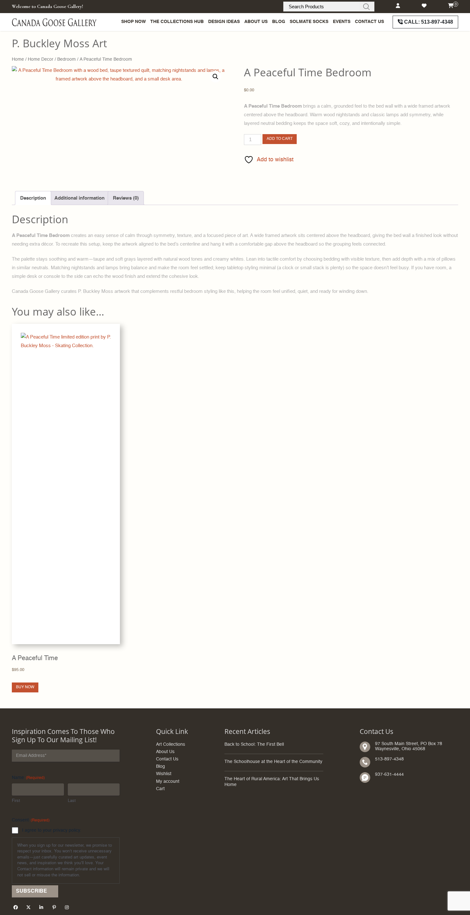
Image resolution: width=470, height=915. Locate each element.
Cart (160, 789)
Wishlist (163, 774)
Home (18, 59)
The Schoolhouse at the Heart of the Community (273, 762)
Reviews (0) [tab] (126, 198)
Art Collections (170, 745)
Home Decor (40, 59)
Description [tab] (33, 198)
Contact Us (369, 21)
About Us (256, 21)
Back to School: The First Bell (254, 745)
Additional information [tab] (79, 198)
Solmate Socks (309, 21)
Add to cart (280, 139)
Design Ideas (224, 21)
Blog (278, 21)
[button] (215, 76)
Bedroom (66, 59)
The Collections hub (177, 21)
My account (167, 782)
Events (341, 21)
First (16, 801)
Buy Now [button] (25, 687)
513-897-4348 (428, 22)
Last (72, 801)
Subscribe (31, 891)
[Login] (398, 6)
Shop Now (133, 21)
